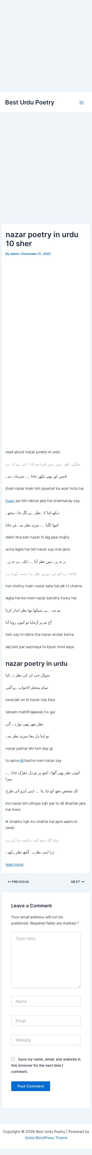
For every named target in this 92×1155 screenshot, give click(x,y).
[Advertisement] (46, 46)
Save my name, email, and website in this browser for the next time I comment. (45, 1065)
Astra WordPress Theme (46, 1137)
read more (14, 864)
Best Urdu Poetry (29, 102)
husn (10, 500)
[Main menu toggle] (81, 102)
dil (22, 760)
